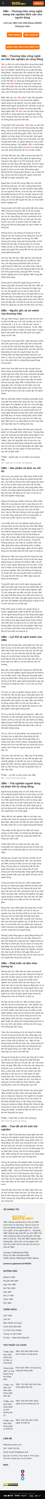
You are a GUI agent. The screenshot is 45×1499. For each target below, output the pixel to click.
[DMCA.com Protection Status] (10, 1485)
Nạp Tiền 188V (9, 1284)
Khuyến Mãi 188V (10, 1281)
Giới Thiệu (7, 1315)
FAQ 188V (7, 1303)
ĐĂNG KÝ (38, 3)
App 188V (7, 1292)
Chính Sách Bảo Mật (12, 1327)
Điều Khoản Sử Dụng (12, 1323)
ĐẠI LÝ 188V (8, 1296)
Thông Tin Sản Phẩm (12, 1334)
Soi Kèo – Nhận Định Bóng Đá (16, 1338)
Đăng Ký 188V (9, 1277)
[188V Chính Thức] (18, 3)
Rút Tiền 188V (9, 1288)
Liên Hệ (6, 1319)
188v (3, 64)
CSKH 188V (8, 1299)
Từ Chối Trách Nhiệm (12, 1330)
